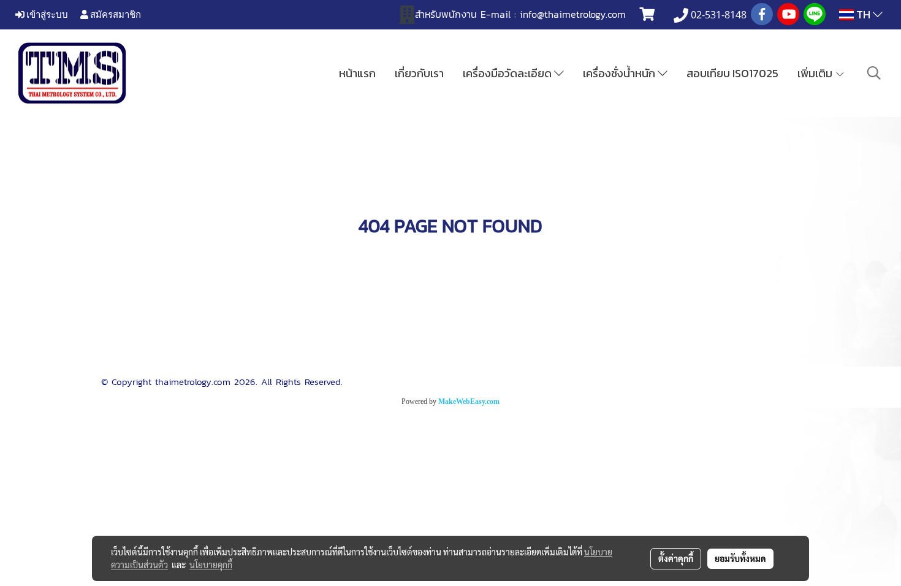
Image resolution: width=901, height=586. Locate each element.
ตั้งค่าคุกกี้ (675, 558)
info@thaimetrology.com (573, 14)
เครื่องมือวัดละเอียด (508, 73)
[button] (874, 73)
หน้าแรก (357, 73)
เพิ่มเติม (816, 73)
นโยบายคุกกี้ (210, 564)
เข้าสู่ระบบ (46, 14)
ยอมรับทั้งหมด (740, 558)
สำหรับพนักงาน (446, 14)
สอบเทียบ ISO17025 (732, 73)
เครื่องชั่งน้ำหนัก (620, 73)
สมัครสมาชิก (114, 14)
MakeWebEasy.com (469, 401)
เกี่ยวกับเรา (419, 73)
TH (863, 14)
